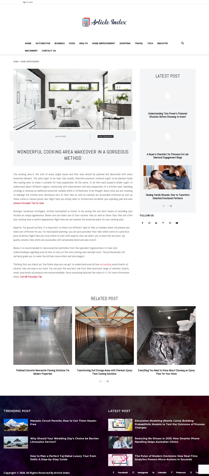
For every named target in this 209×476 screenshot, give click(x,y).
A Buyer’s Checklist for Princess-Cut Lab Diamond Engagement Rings (167, 155)
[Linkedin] (156, 223)
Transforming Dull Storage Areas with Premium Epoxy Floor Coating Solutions (104, 371)
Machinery (31, 50)
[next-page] (170, 206)
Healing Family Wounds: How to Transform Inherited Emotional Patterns (168, 196)
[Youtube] (177, 223)
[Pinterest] (163, 223)
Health (83, 43)
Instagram (143, 472)
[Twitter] (170, 223)
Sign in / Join (28, 2)
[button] (182, 43)
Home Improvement (103, 43)
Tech (150, 43)
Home (28, 43)
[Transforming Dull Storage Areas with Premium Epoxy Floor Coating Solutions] (104, 335)
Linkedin (162, 472)
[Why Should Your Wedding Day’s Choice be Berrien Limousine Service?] (16, 442)
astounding (105, 264)
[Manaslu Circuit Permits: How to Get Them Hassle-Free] (16, 425)
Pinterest (181, 472)
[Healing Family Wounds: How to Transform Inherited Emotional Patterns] (168, 177)
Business (60, 43)
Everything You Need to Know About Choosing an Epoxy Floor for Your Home (166, 371)
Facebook (123, 472)
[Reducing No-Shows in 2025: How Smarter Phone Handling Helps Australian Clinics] (120, 442)
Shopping (125, 43)
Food (72, 43)
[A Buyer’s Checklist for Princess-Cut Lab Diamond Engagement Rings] (168, 136)
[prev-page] (164, 206)
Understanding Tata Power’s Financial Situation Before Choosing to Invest (167, 115)
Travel (139, 43)
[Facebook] (142, 223)
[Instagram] (149, 223)
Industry (162, 43)
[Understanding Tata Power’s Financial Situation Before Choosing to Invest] (168, 96)
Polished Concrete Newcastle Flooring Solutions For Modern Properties (42, 371)
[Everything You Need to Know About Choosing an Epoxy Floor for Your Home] (166, 335)
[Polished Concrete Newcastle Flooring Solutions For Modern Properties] (42, 335)
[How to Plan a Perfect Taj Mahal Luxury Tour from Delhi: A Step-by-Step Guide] (16, 460)
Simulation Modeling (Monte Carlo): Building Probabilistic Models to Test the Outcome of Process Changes (170, 424)
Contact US (49, 50)
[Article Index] (104, 22)
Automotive (43, 43)
